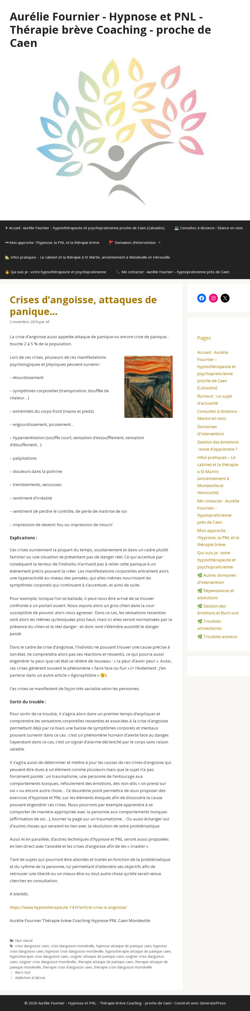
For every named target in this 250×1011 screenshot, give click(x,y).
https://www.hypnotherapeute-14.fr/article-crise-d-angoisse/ (68, 907)
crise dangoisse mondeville (72, 946)
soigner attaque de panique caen (97, 956)
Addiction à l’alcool (30, 977)
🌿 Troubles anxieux (217, 636)
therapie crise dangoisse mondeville (123, 967)
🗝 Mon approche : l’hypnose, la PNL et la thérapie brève (52, 242)
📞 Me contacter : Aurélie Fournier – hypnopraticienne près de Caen (172, 271)
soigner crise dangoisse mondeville (47, 961)
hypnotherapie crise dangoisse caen (39, 956)
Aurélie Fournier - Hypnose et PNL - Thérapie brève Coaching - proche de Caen (110, 29)
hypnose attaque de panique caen (123, 946)
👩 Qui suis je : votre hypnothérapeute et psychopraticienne (55, 271)
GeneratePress (213, 1002)
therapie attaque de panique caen (105, 961)
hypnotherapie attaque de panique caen (138, 951)
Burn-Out (23, 972)
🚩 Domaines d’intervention (132, 242)
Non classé (24, 940)
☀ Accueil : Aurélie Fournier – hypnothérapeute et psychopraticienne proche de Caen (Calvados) (85, 227)
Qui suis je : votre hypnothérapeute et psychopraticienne (216, 560)
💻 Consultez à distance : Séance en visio (208, 227)
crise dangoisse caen (32, 946)
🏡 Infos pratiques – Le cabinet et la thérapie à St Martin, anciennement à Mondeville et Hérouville (87, 257)
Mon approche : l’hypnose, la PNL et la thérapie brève (218, 537)
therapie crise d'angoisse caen (67, 967)
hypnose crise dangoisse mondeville (74, 951)
